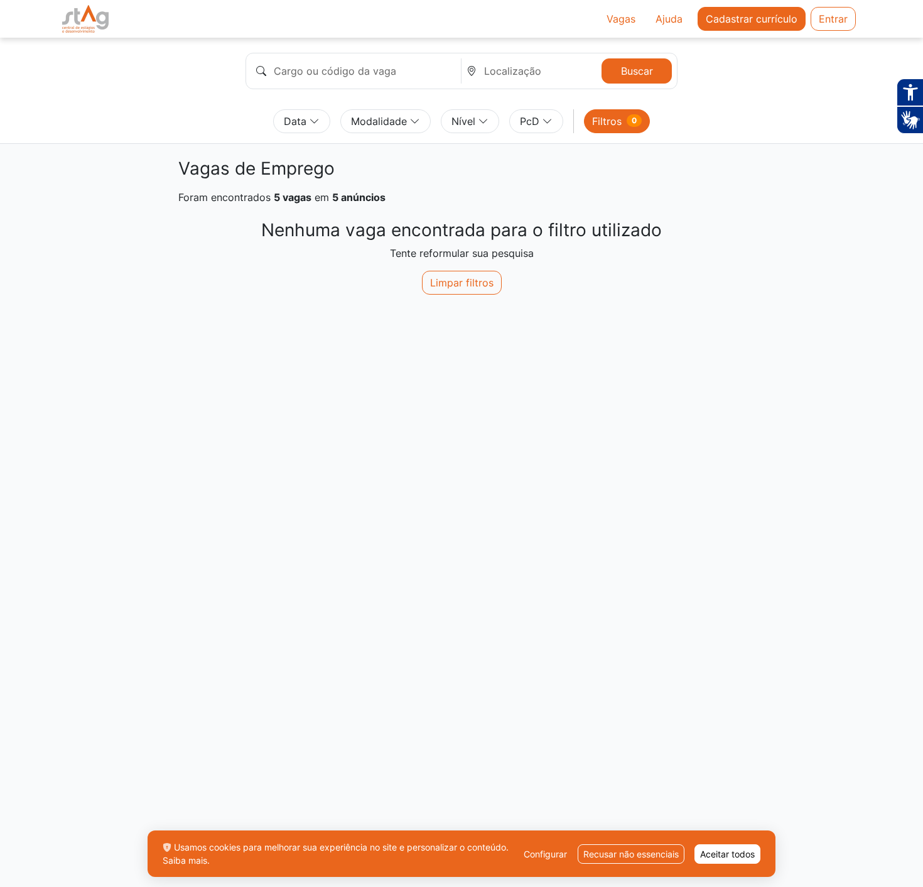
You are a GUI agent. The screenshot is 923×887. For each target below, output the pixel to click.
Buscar (637, 71)
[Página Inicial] (85, 19)
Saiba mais (185, 860)
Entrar (833, 19)
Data (297, 121)
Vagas (621, 19)
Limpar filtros (462, 282)
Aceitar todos (727, 854)
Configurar (545, 854)
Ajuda (669, 19)
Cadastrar (751, 19)
